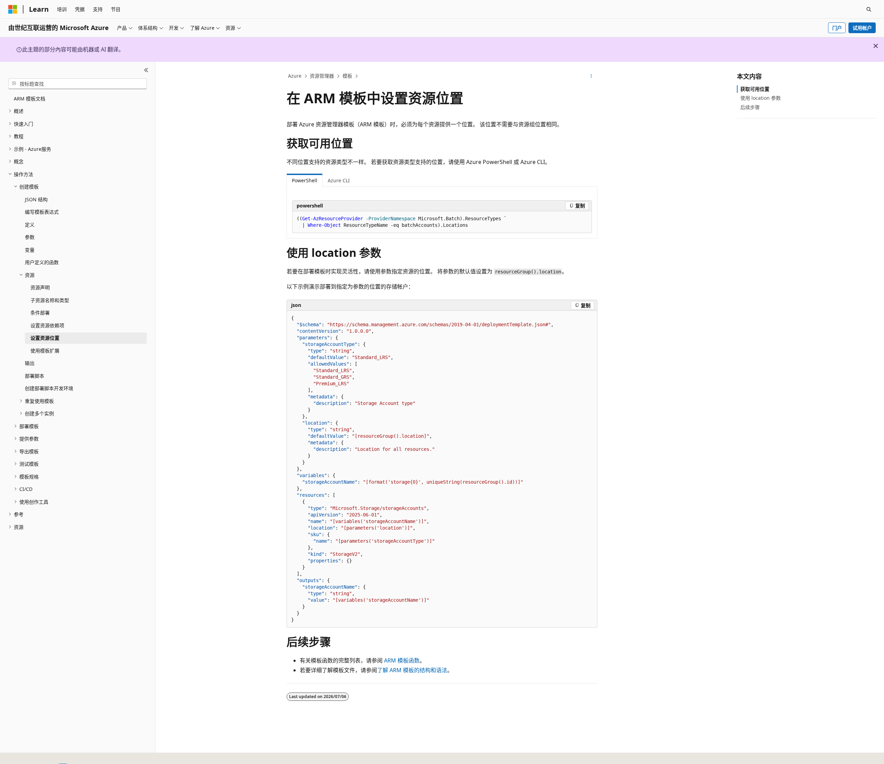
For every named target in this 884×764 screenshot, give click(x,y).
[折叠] (146, 70)
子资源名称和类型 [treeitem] (49, 300)
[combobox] (77, 83)
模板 (347, 75)
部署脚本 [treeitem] (34, 376)
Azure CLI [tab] (339, 180)
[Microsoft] (12, 9)
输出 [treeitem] (30, 363)
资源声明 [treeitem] (40, 287)
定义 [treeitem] (30, 224)
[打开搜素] (869, 9)
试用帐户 (862, 28)
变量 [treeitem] (30, 249)
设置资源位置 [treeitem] (44, 338)
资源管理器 (322, 75)
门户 (837, 28)
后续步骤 (750, 107)
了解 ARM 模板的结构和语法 (412, 670)
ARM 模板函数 (402, 660)
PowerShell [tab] (304, 180)
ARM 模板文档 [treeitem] (29, 98)
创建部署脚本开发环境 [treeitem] (49, 388)
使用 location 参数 (760, 98)
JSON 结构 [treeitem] (36, 199)
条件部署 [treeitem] (40, 312)
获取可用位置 (754, 89)
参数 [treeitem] (30, 237)
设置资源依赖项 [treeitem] (47, 325)
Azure (294, 75)
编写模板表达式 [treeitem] (42, 212)
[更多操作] (591, 76)
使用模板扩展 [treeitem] (44, 350)
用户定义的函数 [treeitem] (42, 262)
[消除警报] (875, 45)
